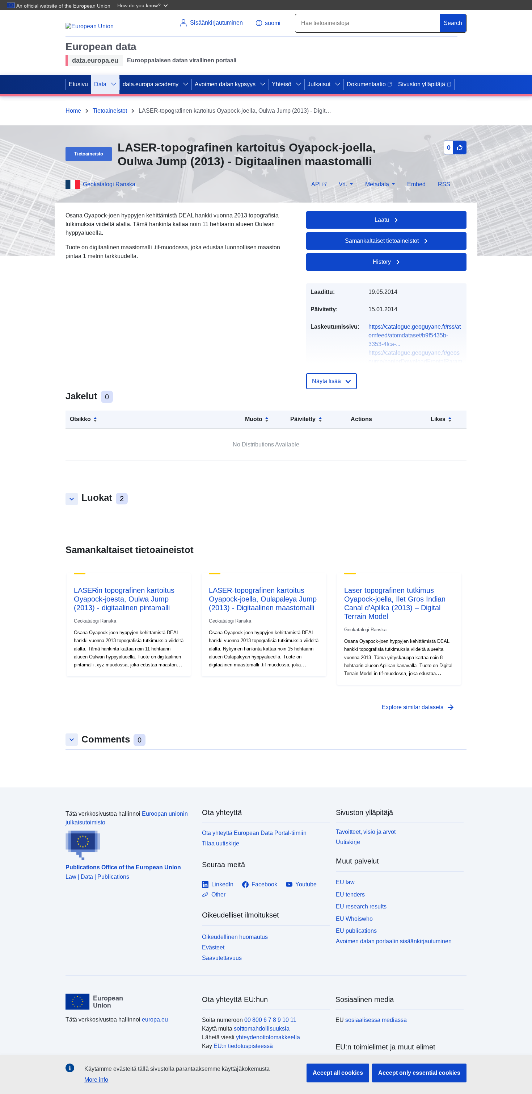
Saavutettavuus (222, 958)
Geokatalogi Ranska (109, 184)
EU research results (361, 906)
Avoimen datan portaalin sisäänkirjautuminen (394, 941)
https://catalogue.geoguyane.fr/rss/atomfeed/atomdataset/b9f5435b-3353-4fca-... (414, 335)
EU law (345, 882)
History (382, 262)
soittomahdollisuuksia (262, 1029)
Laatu (382, 220)
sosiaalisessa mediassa (376, 1020)
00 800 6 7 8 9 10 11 (270, 1020)
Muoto (253, 419)
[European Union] (130, 1002)
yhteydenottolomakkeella (268, 1037)
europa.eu (155, 1019)
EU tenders (350, 894)
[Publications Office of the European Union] (129, 843)
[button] (143, 5)
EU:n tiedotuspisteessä (243, 1046)
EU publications (356, 931)
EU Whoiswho (354, 919)
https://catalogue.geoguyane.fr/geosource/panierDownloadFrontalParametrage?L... (415, 361)
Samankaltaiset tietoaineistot (382, 241)
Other (218, 894)
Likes (438, 419)
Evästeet (213, 947)
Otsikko (80, 419)
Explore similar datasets (418, 707)
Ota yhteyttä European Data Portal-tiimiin (254, 833)
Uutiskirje (348, 842)
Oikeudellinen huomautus (235, 937)
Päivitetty (303, 419)
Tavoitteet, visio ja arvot (366, 832)
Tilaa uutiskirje (220, 843)
